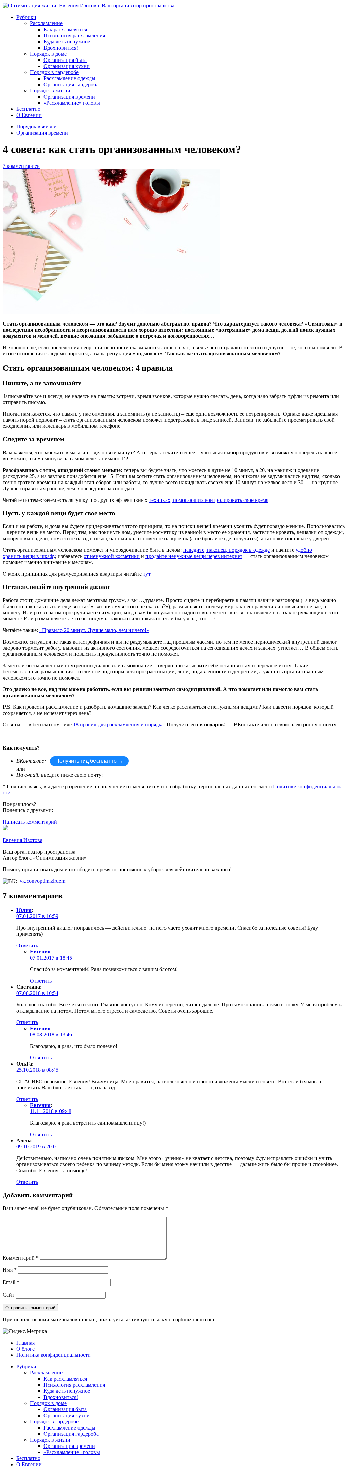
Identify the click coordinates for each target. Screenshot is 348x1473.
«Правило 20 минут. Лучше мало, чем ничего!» (94, 630)
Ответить (27, 945)
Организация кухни (67, 66)
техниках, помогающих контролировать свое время (208, 500)
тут (147, 574)
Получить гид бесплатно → (89, 761)
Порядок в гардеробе (54, 72)
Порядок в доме (48, 54)
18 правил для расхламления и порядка (118, 724)
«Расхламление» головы (72, 103)
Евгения (40, 951)
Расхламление (46, 23)
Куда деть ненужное (67, 42)
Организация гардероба (71, 84)
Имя (10, 1270)
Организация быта (65, 60)
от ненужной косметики (112, 556)
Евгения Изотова (22, 840)
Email (11, 1282)
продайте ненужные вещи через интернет (193, 556)
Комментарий (21, 1258)
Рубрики (26, 17)
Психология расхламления (74, 35)
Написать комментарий (30, 822)
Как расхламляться (65, 29)
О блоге (25, 1349)
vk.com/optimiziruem (42, 881)
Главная (25, 1343)
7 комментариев (21, 166)
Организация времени (69, 97)
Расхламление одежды (69, 78)
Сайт (8, 1295)
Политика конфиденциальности (53, 1355)
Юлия (24, 910)
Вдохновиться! (61, 48)
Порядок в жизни (50, 90)
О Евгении (29, 115)
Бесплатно (28, 109)
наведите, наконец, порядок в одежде (226, 550)
